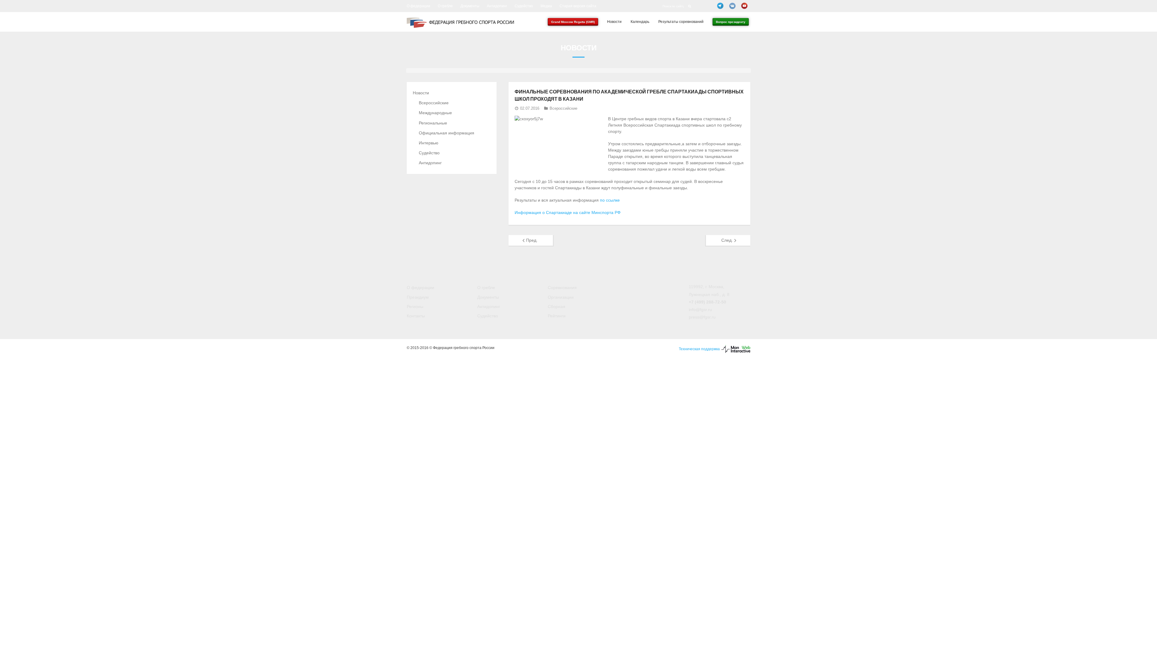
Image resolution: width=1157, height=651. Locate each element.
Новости (421, 92)
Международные (435, 112)
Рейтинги (557, 315)
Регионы (415, 306)
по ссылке (610, 200)
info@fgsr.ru (700, 309)
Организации (561, 297)
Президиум (418, 297)
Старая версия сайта (578, 6)
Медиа (546, 6)
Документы (469, 6)
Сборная (556, 306)
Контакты (416, 315)
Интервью (428, 142)
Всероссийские (563, 108)
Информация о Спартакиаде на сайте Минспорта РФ (568, 212)
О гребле (445, 6)
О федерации (418, 6)
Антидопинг (497, 6)
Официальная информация (446, 133)
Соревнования (562, 287)
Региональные (433, 123)
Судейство (524, 6)
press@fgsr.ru (702, 317)
